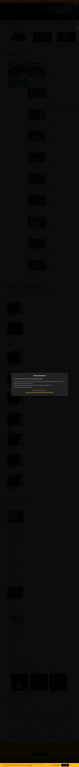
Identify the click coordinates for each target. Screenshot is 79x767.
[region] (39, 765)
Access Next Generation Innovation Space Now (39, 392)
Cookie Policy (30, 765)
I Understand (65, 765)
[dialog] (39, 383)
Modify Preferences (56, 765)
